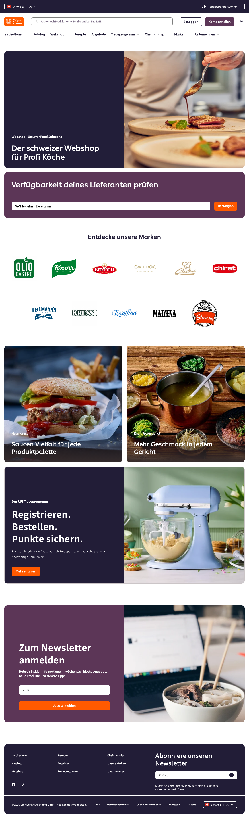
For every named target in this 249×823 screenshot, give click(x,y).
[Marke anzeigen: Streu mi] (204, 313)
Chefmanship (154, 34)
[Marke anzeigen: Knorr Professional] (64, 268)
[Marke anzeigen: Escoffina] (124, 313)
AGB (98, 804)
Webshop (57, 34)
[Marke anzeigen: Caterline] (184, 268)
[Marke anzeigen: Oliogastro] (24, 268)
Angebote (99, 34)
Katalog (39, 34)
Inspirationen (13, 34)
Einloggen (191, 21)
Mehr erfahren (26, 571)
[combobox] (101, 22)
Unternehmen (205, 34)
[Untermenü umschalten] (26, 35)
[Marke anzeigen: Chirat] (224, 268)
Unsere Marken (116, 763)
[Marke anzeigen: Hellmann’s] (44, 313)
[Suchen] (36, 22)
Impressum (174, 804)
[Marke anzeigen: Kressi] (84, 313)
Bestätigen (226, 206)
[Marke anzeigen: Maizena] (164, 313)
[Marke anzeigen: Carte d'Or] (144, 268)
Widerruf (192, 804)
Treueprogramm (123, 34)
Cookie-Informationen (149, 804)
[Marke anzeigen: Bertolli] (104, 268)
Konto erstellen (220, 21)
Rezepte (80, 34)
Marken (179, 34)
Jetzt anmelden (64, 705)
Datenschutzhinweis (118, 804)
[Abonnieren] (231, 775)
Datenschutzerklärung (170, 789)
